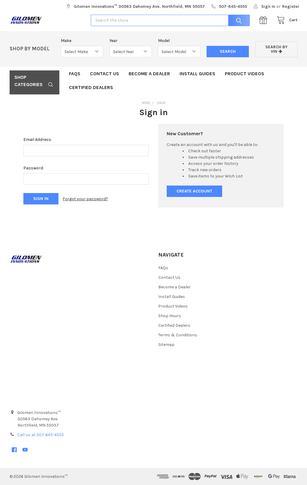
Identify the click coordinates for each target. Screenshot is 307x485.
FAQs (74, 73)
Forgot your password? (85, 198)
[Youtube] (25, 449)
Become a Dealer (149, 73)
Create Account (194, 191)
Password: (33, 168)
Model (164, 40)
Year (113, 40)
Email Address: (37, 139)
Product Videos (244, 73)
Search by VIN (276, 49)
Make (66, 40)
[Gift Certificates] (264, 20)
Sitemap (166, 344)
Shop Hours (169, 315)
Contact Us (104, 73)
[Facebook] (14, 449)
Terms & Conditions (177, 335)
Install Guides (197, 73)
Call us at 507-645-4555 (40, 434)
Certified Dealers (91, 87)
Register (291, 6)
